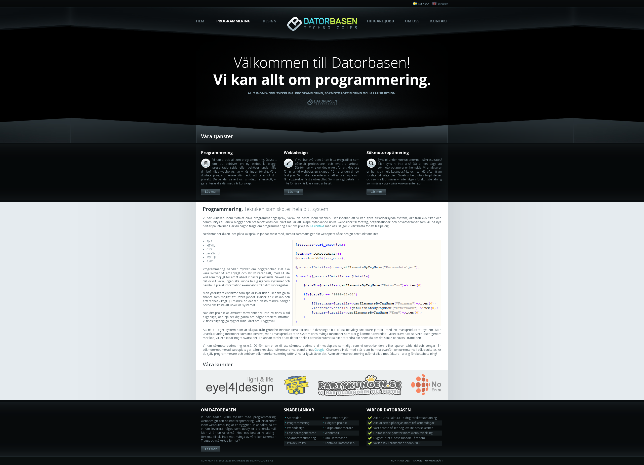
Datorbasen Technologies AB (322, 24)
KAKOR (417, 460)
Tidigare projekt (336, 423)
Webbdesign (295, 428)
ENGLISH (442, 3)
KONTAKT (439, 21)
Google (319, 350)
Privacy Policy (296, 443)
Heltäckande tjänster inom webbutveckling (403, 433)
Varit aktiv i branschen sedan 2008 (397, 443)
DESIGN (269, 21)
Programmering (298, 423)
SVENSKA (423, 3)
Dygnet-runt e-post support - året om (399, 438)
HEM (200, 21)
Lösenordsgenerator (301, 433)
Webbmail (332, 433)
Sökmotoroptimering (301, 438)
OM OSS (412, 21)
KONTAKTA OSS (400, 460)
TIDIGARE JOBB (380, 21)
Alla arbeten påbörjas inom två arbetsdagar (403, 423)
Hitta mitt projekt (336, 418)
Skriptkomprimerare (339, 428)
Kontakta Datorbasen (339, 443)
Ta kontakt (317, 226)
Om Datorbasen (336, 438)
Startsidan (294, 418)
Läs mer (211, 191)
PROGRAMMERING (233, 21)
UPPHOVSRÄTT (434, 460)
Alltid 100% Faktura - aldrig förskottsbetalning (405, 418)
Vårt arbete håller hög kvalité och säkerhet (403, 428)
